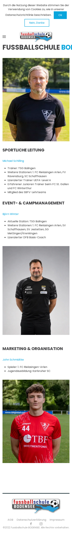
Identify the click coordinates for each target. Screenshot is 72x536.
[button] (4, 36)
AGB (10, 520)
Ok (60, 15)
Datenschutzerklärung (31, 520)
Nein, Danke (37, 23)
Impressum (57, 520)
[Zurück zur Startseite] (36, 36)
